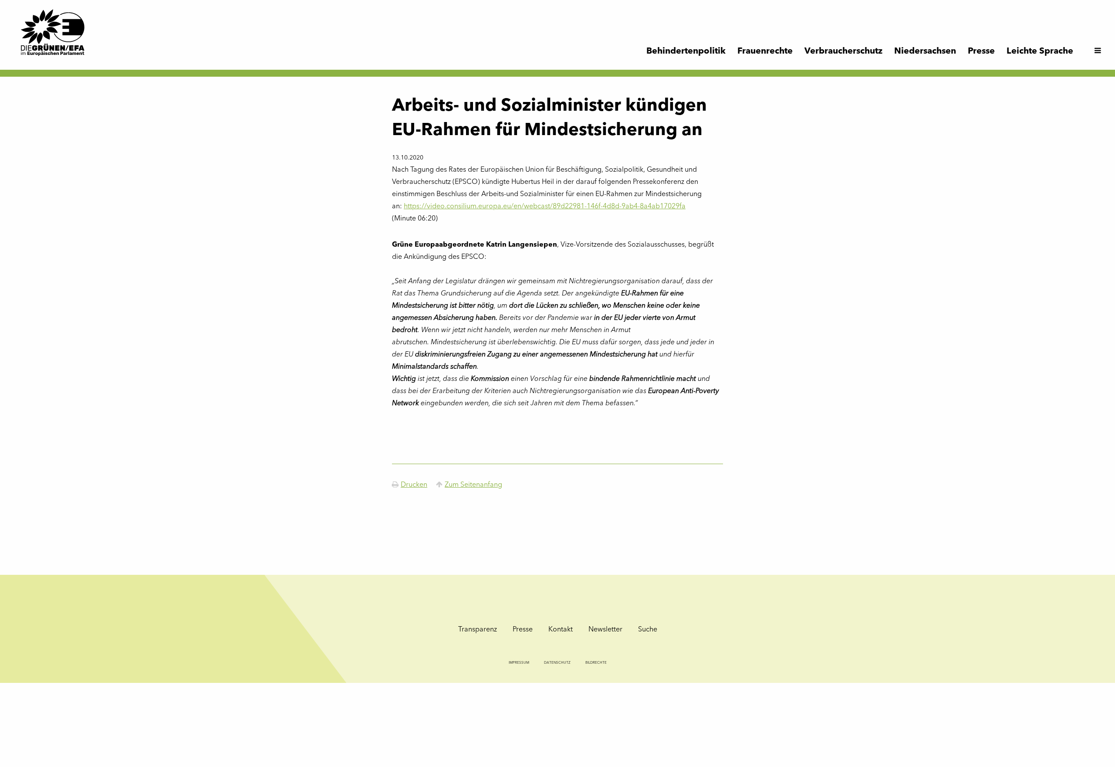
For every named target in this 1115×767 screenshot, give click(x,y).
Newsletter (605, 629)
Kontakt (560, 629)
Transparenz (477, 629)
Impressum (519, 663)
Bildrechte (596, 663)
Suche (647, 629)
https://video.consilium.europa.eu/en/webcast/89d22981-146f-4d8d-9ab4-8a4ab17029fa (545, 206)
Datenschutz (557, 663)
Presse (523, 629)
